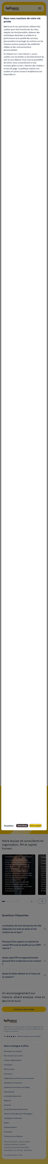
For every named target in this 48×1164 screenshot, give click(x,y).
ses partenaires (22, 26)
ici (14, 74)
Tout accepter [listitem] (35, 826)
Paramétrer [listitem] (9, 826)
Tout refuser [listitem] (22, 826)
